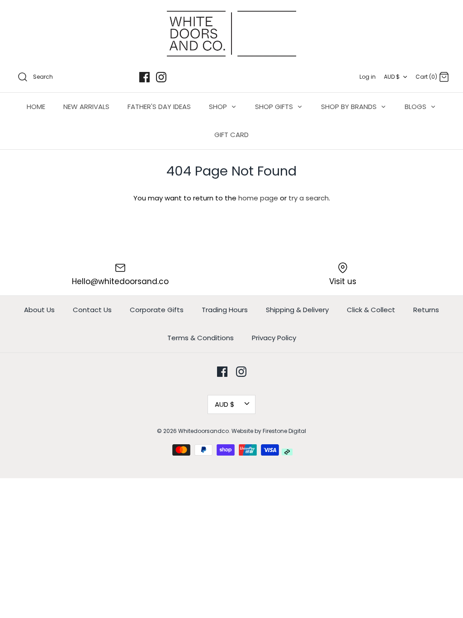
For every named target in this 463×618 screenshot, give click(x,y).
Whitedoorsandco (203, 431)
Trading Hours (225, 309)
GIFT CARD (231, 134)
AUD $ (392, 77)
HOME (36, 106)
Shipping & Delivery (297, 309)
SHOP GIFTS (275, 106)
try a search (308, 198)
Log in (367, 77)
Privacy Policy (274, 337)
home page (258, 198)
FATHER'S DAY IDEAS (159, 106)
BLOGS (416, 106)
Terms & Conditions (200, 337)
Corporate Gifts (157, 309)
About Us (39, 309)
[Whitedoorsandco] (231, 33)
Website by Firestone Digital (269, 431)
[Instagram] (161, 77)
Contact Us (92, 309)
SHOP (219, 106)
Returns (426, 309)
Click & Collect (371, 309)
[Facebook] (144, 77)
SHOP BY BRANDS (349, 106)
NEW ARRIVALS (86, 106)
